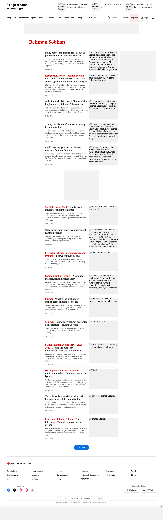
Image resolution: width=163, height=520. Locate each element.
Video (9, 479)
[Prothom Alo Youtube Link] (27, 490)
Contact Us (98, 498)
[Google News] (32, 490)
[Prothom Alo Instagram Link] (21, 490)
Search (59, 479)
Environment (62, 475)
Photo (133, 475)
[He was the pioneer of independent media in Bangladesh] (103, 353)
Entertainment (68, 18)
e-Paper (35, 479)
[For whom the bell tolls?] (103, 261)
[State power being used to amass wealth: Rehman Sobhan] (103, 238)
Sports (33, 18)
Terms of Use (86, 498)
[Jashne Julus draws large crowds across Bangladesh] (129, 7)
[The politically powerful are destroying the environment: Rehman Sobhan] (103, 404)
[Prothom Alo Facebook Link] (10, 490)
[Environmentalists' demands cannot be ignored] (103, 379)
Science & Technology (91, 475)
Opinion (42, 18)
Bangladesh (11, 18)
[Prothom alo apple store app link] (148, 491)
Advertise (74, 498)
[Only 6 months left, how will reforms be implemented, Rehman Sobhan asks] (103, 109)
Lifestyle (80, 18)
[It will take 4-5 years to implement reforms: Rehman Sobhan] (103, 155)
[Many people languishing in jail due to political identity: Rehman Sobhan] (103, 61)
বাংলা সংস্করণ (85, 479)
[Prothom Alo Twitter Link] (15, 490)
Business (50, 18)
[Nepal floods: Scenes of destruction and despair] (62, 7)
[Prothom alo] (18, 7)
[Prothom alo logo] (19, 464)
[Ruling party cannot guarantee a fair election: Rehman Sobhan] (103, 330)
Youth (58, 18)
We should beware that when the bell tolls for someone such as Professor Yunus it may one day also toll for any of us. (65, 261)
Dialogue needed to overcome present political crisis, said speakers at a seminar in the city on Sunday (64, 330)
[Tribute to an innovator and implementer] (103, 215)
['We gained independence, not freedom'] (103, 284)
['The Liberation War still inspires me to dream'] (103, 427)
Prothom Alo (62, 498)
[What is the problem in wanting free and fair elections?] (103, 307)
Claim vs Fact (91, 18)
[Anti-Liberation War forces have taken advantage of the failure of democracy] (103, 84)
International (24, 18)
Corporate (110, 475)
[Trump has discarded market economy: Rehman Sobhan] (103, 132)
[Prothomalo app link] (131, 491)
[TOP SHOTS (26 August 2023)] (96, 7)
